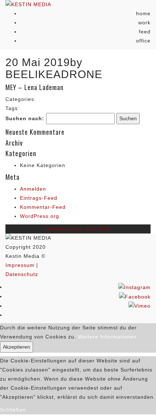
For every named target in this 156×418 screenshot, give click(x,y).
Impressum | (21, 265)
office (143, 41)
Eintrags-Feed (38, 198)
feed (145, 32)
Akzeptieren (16, 347)
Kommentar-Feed (43, 207)
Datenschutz (21, 274)
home (143, 13)
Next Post (97, 229)
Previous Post (64, 229)
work (144, 22)
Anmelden (33, 189)
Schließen (13, 410)
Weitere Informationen (107, 337)
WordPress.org (39, 216)
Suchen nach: (24, 118)
